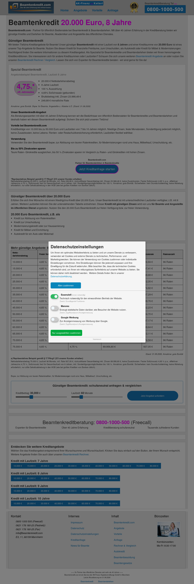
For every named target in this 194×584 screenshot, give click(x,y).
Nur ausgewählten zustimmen (66, 332)
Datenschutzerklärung (61, 276)
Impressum (97, 339)
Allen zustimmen (66, 285)
